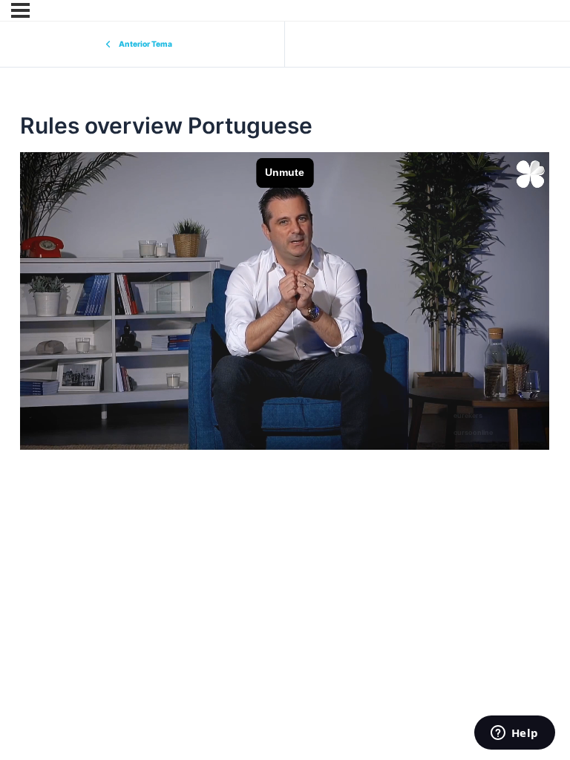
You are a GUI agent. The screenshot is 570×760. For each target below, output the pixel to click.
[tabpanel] (284, 301)
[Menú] (20, 10)
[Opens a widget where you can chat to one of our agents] (514, 734)
